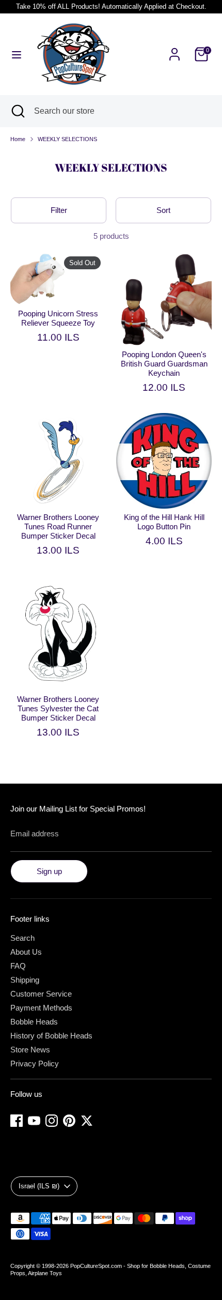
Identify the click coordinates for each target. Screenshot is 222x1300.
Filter (59, 210)
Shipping (24, 979)
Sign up (49, 871)
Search (22, 938)
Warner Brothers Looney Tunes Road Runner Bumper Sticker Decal (58, 526)
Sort (163, 210)
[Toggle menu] (16, 54)
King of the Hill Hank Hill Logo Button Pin (164, 522)
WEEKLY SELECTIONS (67, 139)
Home (17, 139)
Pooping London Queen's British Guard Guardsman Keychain (164, 363)
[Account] (174, 48)
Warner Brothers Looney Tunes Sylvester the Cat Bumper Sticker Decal (58, 708)
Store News (30, 1049)
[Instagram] (51, 1120)
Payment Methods (41, 1007)
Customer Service (41, 993)
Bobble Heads (34, 1021)
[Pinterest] (69, 1120)
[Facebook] (16, 1120)
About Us (26, 951)
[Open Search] (17, 111)
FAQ (18, 965)
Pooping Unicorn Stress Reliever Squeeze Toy (58, 318)
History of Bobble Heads (51, 1035)
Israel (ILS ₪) (39, 1186)
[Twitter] (87, 1120)
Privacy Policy (34, 1063)
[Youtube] (34, 1120)
